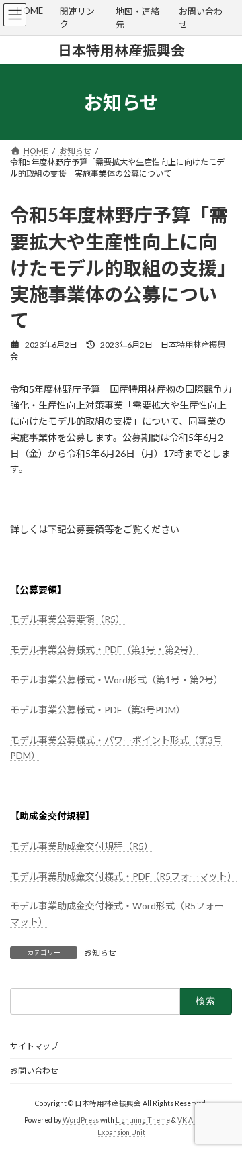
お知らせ (100, 953)
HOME (30, 10)
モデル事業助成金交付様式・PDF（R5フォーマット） (123, 876)
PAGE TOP (222, 1104)
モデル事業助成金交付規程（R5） (81, 846)
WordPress (81, 1120)
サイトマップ (34, 1046)
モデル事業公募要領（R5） (67, 619)
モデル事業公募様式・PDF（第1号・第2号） (104, 649)
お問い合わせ (34, 1071)
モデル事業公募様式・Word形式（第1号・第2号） (116, 679)
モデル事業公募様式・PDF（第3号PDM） (98, 709)
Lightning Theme (143, 1120)
